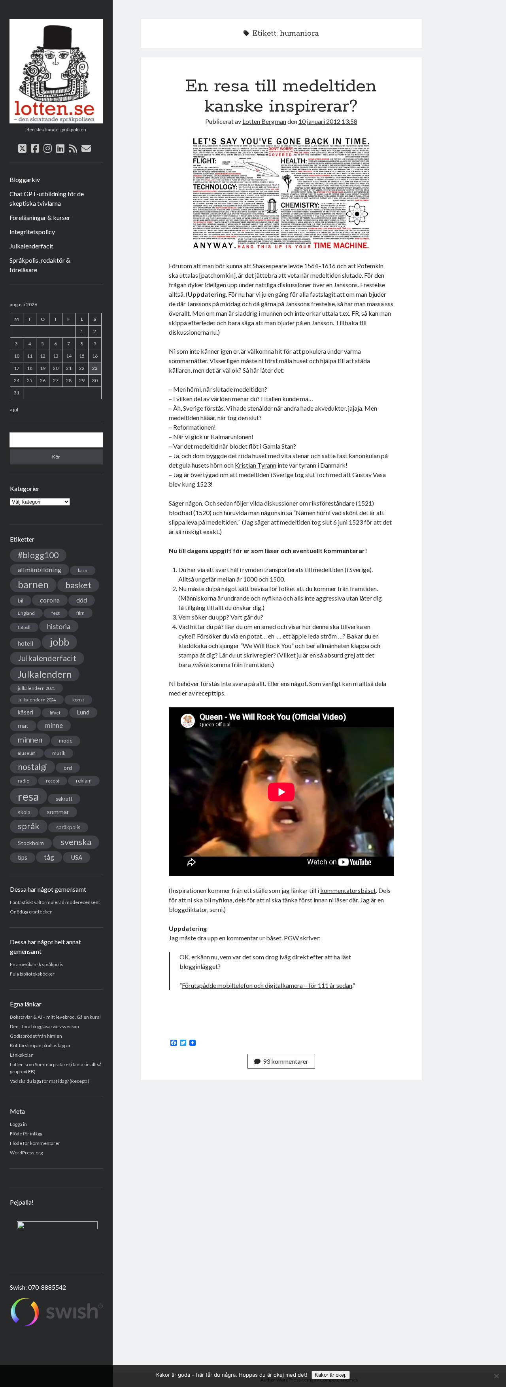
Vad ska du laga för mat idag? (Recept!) (49, 1081)
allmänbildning (39, 569)
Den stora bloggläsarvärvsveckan (44, 1026)
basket (78, 585)
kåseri (25, 712)
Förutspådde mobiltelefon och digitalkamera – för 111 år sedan (267, 985)
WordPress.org (26, 1153)
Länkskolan (22, 1055)
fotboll (24, 627)
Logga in (18, 1124)
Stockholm (31, 843)
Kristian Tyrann (255, 465)
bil (20, 600)
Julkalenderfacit (31, 246)
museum (27, 753)
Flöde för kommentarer (35, 1143)
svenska (75, 842)
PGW (291, 938)
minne (54, 726)
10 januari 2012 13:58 (327, 121)
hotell (25, 643)
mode (65, 740)
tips (22, 857)
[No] (496, 1376)
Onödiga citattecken (31, 912)
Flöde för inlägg (26, 1134)
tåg (49, 857)
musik (58, 753)
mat (23, 725)
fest (55, 613)
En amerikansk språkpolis (36, 964)
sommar (58, 811)
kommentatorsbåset (348, 890)
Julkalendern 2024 (37, 699)
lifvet (55, 712)
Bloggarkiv (24, 179)
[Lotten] (56, 120)
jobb (59, 642)
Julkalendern (45, 674)
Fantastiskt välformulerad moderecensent (55, 902)
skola (24, 812)
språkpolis (68, 827)
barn (82, 570)
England (26, 613)
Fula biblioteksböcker (32, 974)
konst (78, 699)
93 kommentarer (285, 1061)
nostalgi (32, 766)
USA (76, 857)
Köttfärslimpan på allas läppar (40, 1045)
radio (23, 781)
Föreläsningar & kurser (39, 217)
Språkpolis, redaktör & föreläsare (39, 264)
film (80, 613)
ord (68, 767)
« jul (14, 410)
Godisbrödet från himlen (36, 1036)
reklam (84, 780)
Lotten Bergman (264, 121)
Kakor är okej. (331, 1375)
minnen (30, 739)
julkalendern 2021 (36, 688)
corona (50, 600)
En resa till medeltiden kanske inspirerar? (281, 96)
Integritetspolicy (32, 231)
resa (28, 796)
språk (29, 826)
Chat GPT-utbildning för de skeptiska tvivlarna (46, 198)
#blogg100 (38, 555)
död (81, 600)
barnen (33, 584)
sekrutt (64, 799)
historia (58, 626)
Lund (83, 712)
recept (52, 780)
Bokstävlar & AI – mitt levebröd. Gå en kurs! (55, 1017)
